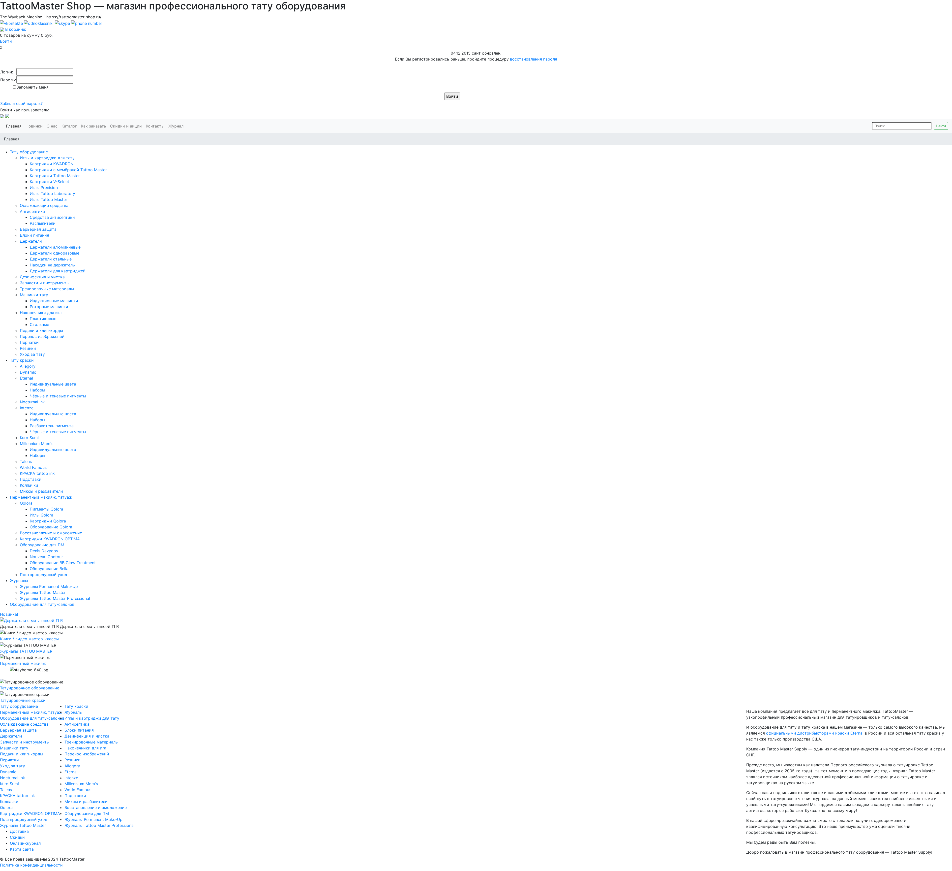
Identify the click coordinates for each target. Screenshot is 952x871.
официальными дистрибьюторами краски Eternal (814, 733)
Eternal (26, 378)
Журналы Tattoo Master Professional (55, 598)
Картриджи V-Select (49, 181)
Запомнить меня (32, 87)
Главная (15, 126)
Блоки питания (34, 235)
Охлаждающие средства (44, 205)
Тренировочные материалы (47, 288)
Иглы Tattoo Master (48, 199)
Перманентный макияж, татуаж (41, 497)
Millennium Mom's (36, 443)
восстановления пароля (533, 59)
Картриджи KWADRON (51, 163)
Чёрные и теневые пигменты (58, 395)
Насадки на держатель (52, 264)
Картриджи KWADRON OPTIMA (50, 538)
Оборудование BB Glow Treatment (63, 562)
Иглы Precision (44, 187)
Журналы (19, 580)
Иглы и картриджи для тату (47, 157)
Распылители (43, 223)
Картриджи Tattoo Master (55, 175)
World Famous (33, 467)
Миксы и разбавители (41, 491)
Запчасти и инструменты (44, 282)
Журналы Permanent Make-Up (49, 586)
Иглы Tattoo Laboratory (52, 193)
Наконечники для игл (40, 312)
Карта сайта (22, 849)
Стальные (39, 324)
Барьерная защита (38, 229)
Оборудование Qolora (51, 526)
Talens (26, 461)
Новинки (35, 126)
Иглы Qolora (41, 515)
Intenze (26, 407)
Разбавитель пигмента (52, 425)
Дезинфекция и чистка (42, 276)
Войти (6, 41)
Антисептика (32, 211)
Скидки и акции (127, 126)
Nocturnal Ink (32, 401)
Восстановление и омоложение (51, 532)
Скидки (17, 837)
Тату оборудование (29, 151)
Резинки (28, 348)
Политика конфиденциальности (31, 865)
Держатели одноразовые (54, 253)
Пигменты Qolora (46, 509)
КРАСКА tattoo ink (37, 473)
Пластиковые (43, 318)
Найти (941, 126)
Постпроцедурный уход (43, 574)
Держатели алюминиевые (55, 247)
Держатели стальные (51, 259)
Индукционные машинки (54, 300)
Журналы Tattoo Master (43, 592)
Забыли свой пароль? (21, 103)
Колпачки (29, 485)
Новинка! (9, 614)
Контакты (156, 126)
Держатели (31, 241)
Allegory (27, 366)
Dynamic (28, 372)
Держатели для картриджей (58, 270)
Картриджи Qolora (48, 520)
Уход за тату (32, 354)
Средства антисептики (52, 217)
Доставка (19, 831)
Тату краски (22, 360)
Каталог (70, 126)
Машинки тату (34, 294)
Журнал (176, 126)
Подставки (30, 479)
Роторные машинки (49, 306)
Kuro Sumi (29, 437)
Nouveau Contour (46, 556)
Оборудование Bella (49, 568)
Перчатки (29, 342)
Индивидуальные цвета (53, 384)
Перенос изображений (42, 336)
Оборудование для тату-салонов (42, 604)
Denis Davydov (44, 550)
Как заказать (94, 126)
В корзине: (15, 29)
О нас (53, 126)
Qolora (26, 503)
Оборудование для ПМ (42, 544)
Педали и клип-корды (41, 330)
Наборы (37, 389)
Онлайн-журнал (25, 843)
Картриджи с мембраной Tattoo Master (68, 169)
